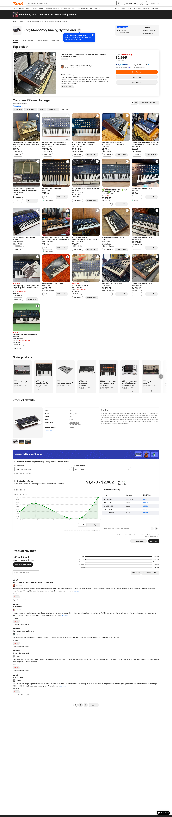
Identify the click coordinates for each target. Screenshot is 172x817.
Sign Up (153, 3)
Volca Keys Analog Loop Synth (150, 382)
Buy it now (136, 72)
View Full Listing (67, 86)
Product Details (42, 40)
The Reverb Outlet (19, 8)
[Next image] (53, 73)
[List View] (135, 102)
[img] (84, 66)
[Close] (93, 35)
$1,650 (145, 506)
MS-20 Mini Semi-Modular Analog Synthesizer (84, 383)
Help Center (155, 8)
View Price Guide (138, 541)
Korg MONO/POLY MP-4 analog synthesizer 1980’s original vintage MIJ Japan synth (83, 55)
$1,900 (145, 513)
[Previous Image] (16, 422)
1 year (90, 525)
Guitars (28, 8)
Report (16, 597)
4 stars (81, 559)
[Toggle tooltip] (27, 46)
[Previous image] (16, 73)
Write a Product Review (23, 564)
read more (76, 591)
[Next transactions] (156, 528)
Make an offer (137, 82)
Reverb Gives (146, 8)
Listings (15, 40)
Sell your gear (131, 3)
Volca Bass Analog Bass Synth (21, 382)
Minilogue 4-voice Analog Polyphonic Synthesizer (65, 382)
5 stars (81, 556)
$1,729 (145, 499)
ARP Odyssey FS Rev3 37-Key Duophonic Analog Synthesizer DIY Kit (129, 383)
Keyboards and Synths (52, 8)
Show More (48, 430)
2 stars (81, 565)
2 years (96, 525)
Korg (71, 410)
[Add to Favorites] (79, 30)
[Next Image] (40, 422)
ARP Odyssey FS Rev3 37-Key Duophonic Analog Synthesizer (108, 383)
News (122, 8)
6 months (82, 525)
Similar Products (27, 40)
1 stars (81, 567)
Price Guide (55, 40)
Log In (157, 3)
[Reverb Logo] (18, 3)
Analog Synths (74, 423)
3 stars (81, 562)
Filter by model (19, 465)
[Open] (69, 469)
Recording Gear (65, 8)
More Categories (95, 8)
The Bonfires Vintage (72, 66)
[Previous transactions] (152, 528)
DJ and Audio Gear (83, 8)
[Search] (118, 3)
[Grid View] (132, 102)
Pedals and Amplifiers (38, 8)
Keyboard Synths (75, 424)
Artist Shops (137, 8)
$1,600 (145, 502)
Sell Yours (153, 541)
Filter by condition (79, 465)
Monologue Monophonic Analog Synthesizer (43, 382)
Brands (117, 8)
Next (92, 705)
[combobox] (41, 469)
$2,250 (145, 509)
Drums (74, 8)
